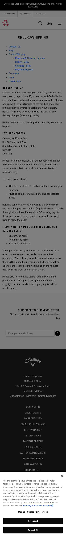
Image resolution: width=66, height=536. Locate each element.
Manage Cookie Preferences (33, 512)
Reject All (33, 521)
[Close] (62, 476)
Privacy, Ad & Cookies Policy (37, 505)
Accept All (33, 530)
